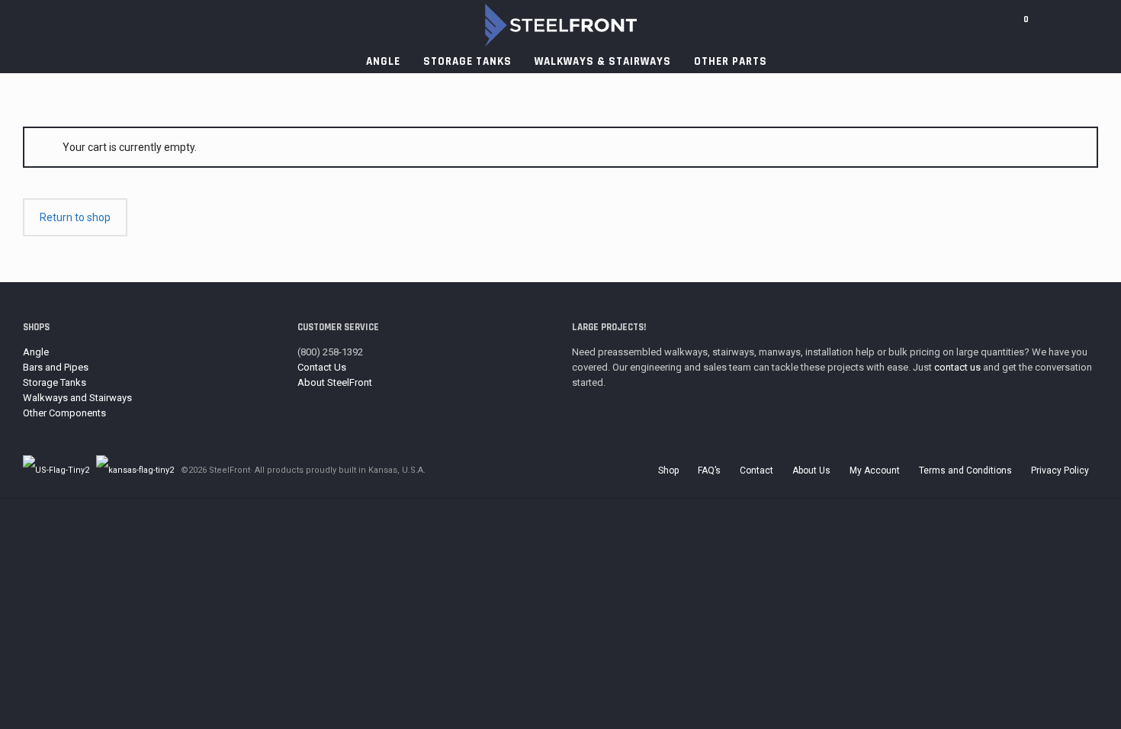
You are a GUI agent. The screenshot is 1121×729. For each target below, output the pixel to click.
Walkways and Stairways (77, 397)
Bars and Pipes (55, 367)
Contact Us (321, 367)
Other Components (64, 413)
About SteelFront (334, 382)
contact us (957, 367)
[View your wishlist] (1046, 25)
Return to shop (75, 217)
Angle (36, 352)
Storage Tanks (54, 382)
